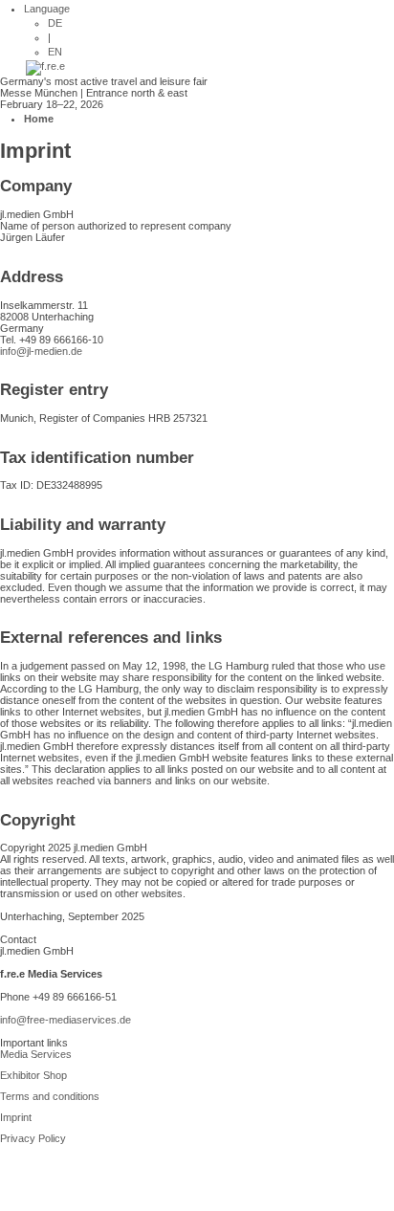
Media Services (36, 1054)
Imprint (16, 1117)
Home (39, 118)
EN (55, 51)
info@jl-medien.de (41, 351)
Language (47, 8)
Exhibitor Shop (33, 1075)
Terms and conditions (49, 1096)
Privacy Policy (33, 1138)
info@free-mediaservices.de (65, 1019)
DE (55, 23)
